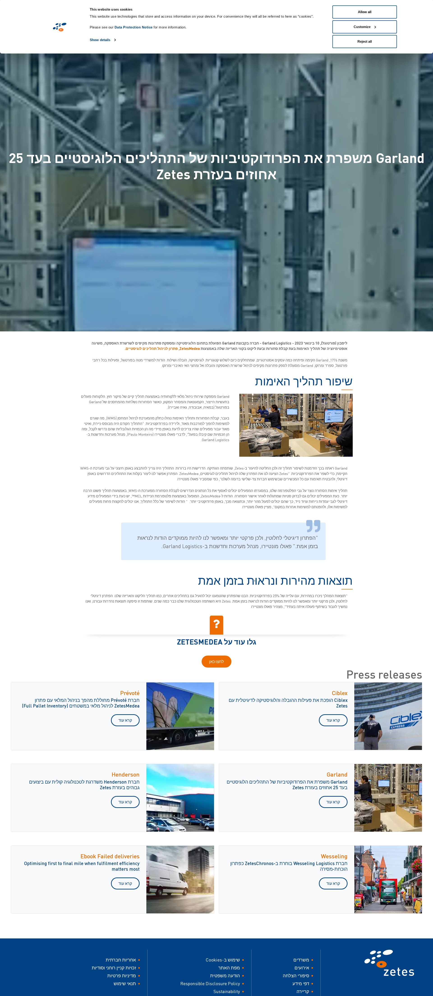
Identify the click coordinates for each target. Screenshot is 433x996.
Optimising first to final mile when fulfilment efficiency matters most (82, 866)
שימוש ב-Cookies (223, 960)
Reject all (364, 41)
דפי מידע (301, 983)
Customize (362, 27)
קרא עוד (333, 720)
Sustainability (226, 991)
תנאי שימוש (125, 983)
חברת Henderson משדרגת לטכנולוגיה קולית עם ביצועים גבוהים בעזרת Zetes (84, 784)
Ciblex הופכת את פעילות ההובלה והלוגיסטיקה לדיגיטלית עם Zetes (288, 702)
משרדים (301, 960)
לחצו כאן (216, 661)
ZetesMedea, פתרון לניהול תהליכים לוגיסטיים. (163, 348)
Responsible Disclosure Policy (210, 983)
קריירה (303, 991)
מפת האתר (229, 967)
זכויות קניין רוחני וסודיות (114, 967)
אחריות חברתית (121, 960)
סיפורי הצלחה (296, 975)
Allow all (364, 12)
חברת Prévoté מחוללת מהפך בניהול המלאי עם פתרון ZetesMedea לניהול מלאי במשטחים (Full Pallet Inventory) (81, 702)
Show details (100, 40)
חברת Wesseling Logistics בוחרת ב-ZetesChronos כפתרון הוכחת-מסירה (289, 866)
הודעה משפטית (225, 975)
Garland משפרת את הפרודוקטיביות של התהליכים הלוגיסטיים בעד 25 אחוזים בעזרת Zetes (287, 784)
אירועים (302, 967)
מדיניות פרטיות (121, 975)
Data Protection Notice (134, 27)
